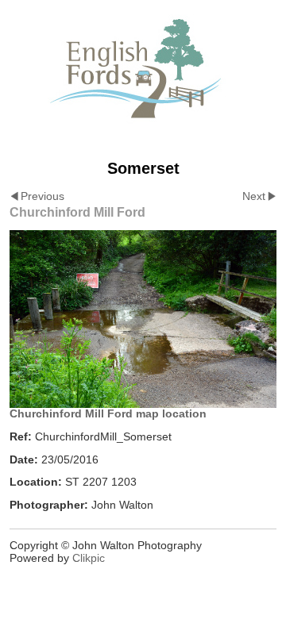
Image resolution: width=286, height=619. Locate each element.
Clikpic (88, 558)
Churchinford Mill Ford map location (108, 413)
